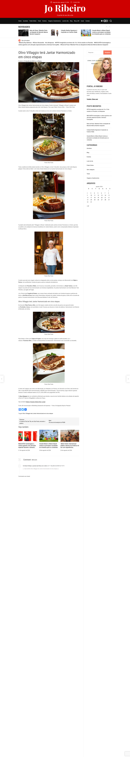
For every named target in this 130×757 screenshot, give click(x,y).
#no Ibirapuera (49, 42)
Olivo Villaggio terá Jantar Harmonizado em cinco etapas (38, 413)
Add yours (34, 460)
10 (91, 195)
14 (105, 195)
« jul (88, 206)
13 (101, 195)
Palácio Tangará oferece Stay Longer (35, 402)
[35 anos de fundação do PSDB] (128, 379)
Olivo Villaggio (23, 396)
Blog (71, 21)
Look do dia (65, 21)
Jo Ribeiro (65, 7)
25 (94, 199)
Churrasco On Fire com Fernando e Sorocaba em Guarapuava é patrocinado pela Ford (101, 33)
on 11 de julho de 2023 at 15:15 (56, 466)
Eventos (44, 21)
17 (91, 197)
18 (94, 197)
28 (105, 199)
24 (91, 199)
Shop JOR (76, 21)
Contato (87, 21)
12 (98, 195)
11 (94, 195)
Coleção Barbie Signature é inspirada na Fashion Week (38, 31)
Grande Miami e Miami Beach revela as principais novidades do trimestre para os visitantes (70, 32)
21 (105, 197)
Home (20, 21)
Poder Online (32, 21)
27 (101, 199)
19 (98, 197)
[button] (109, 26)
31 (91, 202)
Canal (82, 21)
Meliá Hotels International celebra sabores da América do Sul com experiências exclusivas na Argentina (69, 446)
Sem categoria (90, 169)
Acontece (25, 21)
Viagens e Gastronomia (54, 21)
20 (101, 197)
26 (98, 199)
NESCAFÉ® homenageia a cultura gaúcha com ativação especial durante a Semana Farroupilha (27, 446)
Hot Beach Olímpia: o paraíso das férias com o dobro (35, 465)
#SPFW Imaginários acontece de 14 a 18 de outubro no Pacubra (74, 42)
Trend (39, 21)
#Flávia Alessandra (38, 42)
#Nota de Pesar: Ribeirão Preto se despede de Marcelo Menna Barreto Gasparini (84, 44)
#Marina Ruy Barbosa (25, 42)
